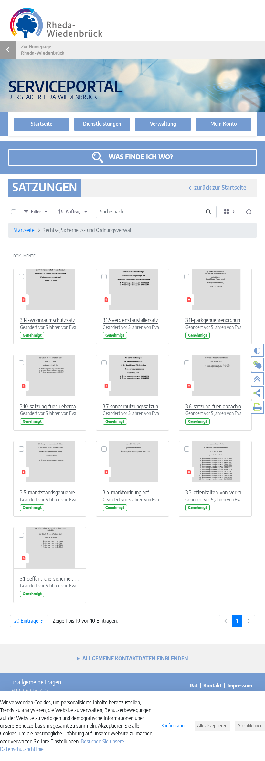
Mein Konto (223, 124)
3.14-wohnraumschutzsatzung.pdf (50, 320)
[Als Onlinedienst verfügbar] (257, 364)
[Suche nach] (208, 212)
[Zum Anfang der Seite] (257, 378)
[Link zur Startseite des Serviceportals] (56, 23)
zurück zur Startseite (220, 188)
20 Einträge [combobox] (26, 621)
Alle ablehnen (250, 726)
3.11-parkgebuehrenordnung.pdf (215, 320)
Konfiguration (173, 726)
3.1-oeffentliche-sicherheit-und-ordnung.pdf (50, 579)
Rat (193, 685)
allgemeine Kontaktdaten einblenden (135, 658)
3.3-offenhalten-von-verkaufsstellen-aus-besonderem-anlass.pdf (215, 492)
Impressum (240, 685)
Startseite (41, 124)
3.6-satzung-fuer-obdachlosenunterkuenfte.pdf (215, 406)
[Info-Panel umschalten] (249, 212)
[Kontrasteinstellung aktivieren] (257, 350)
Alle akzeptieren (212, 726)
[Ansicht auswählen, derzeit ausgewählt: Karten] (230, 212)
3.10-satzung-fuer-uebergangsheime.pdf (50, 406)
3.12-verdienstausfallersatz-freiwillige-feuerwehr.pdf (132, 320)
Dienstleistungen (102, 124)
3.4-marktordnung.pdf (126, 492)
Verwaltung (163, 124)
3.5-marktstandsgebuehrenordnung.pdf (50, 492)
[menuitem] (257, 392)
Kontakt (212, 685)
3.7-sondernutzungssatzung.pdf (132, 406)
